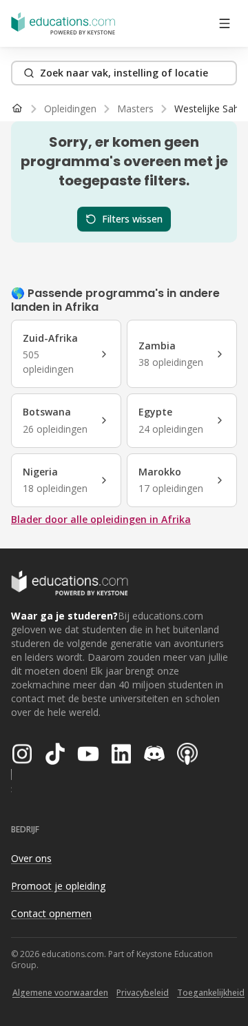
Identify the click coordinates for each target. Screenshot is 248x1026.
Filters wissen (132, 218)
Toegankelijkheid (211, 992)
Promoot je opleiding (58, 885)
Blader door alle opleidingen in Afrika (101, 519)
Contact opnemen (51, 913)
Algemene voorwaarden (60, 992)
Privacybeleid (142, 992)
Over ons (31, 858)
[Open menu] (224, 23)
